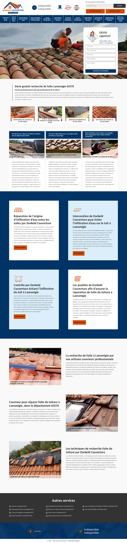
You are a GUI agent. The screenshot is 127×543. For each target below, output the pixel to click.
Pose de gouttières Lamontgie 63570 (21, 515)
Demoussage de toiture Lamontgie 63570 (59, 515)
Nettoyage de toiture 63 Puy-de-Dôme (58, 19)
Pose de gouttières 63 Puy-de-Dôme (77, 19)
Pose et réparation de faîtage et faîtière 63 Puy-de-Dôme (35, 19)
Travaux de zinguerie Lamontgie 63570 (22, 512)
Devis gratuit (78, 253)
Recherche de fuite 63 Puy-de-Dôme (99, 19)
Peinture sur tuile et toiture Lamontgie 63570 (61, 509)
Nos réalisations (95, 11)
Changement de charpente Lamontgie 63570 (60, 506)
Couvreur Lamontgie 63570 (19, 506)
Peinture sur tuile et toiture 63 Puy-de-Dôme (120, 19)
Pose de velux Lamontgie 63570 (57, 512)
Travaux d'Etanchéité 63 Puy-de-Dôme (47, 19)
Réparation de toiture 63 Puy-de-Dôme (88, 19)
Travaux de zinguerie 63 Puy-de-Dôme (68, 19)
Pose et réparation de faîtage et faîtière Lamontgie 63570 (101, 506)
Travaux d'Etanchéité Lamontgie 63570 (96, 509)
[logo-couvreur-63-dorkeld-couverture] (13, 8)
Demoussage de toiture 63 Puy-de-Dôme (23, 19)
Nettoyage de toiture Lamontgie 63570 (22, 509)
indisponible (44, 6)
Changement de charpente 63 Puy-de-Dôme (109, 19)
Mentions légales (74, 541)
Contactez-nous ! (115, 11)
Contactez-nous (20, 247)
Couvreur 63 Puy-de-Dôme (6, 19)
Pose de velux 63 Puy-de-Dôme (14, 19)
